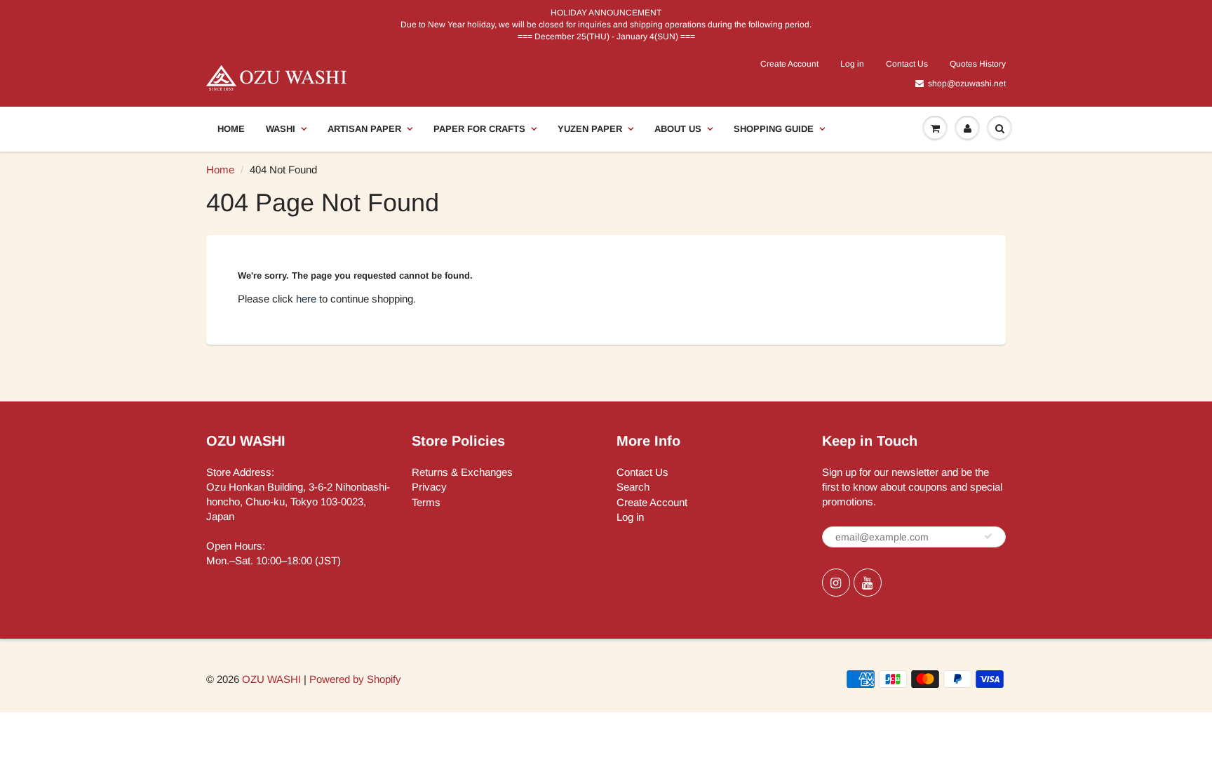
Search (633, 487)
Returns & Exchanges (462, 472)
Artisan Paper (364, 129)
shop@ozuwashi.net (967, 83)
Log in (852, 64)
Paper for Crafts (479, 129)
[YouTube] (868, 583)
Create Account (789, 64)
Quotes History (978, 64)
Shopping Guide (774, 129)
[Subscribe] (988, 536)
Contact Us (907, 64)
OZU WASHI (271, 679)
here (306, 299)
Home (231, 129)
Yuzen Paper (590, 129)
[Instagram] (836, 583)
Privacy (429, 487)
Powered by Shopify (355, 679)
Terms (426, 502)
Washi (280, 129)
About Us (677, 129)
